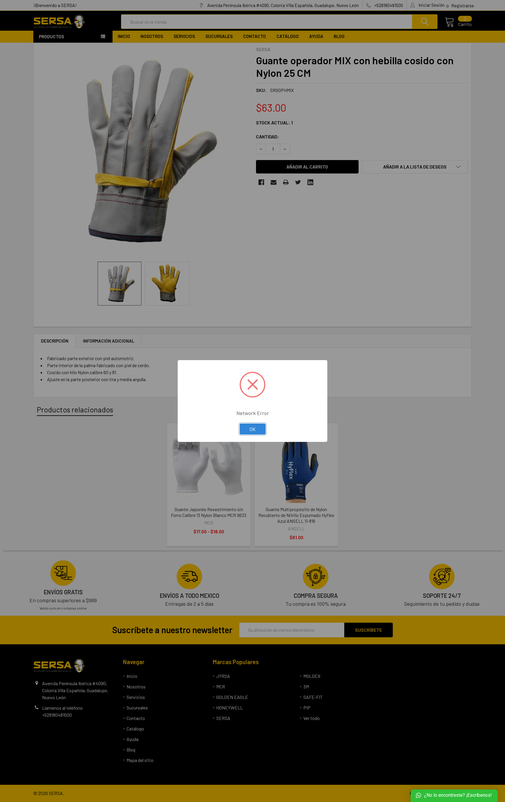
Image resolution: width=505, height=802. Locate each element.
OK (253, 429)
